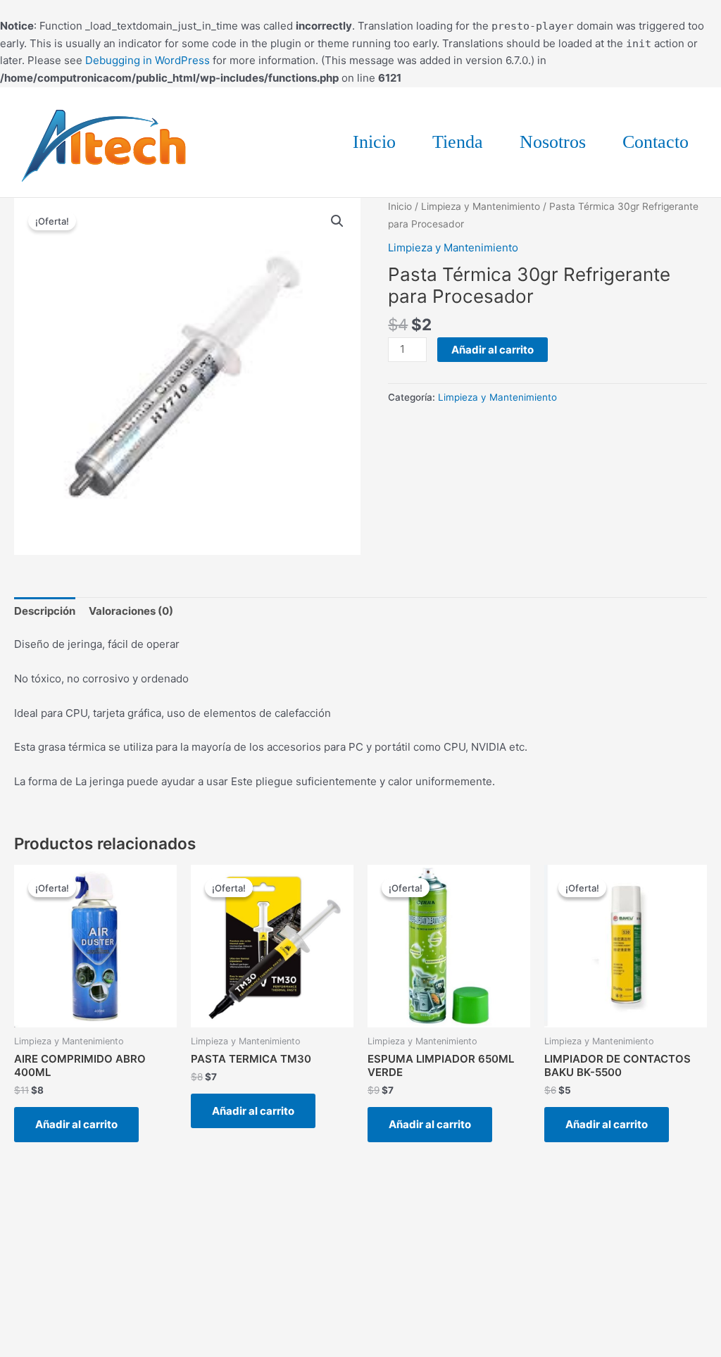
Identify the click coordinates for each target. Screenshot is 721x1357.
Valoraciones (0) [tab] (131, 611)
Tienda (457, 142)
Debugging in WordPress (147, 60)
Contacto (655, 142)
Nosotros (553, 142)
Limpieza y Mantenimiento (480, 206)
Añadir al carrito (492, 349)
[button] (337, 221)
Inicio (374, 142)
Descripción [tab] (44, 611)
